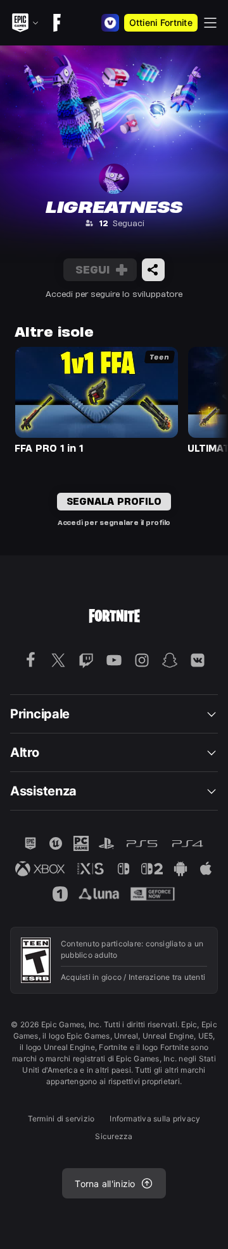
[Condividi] (153, 269)
